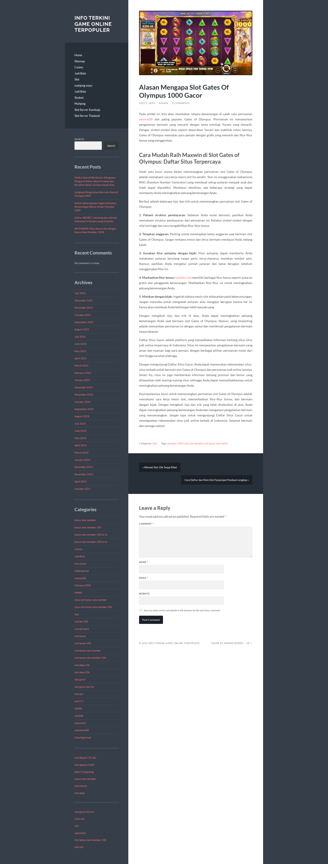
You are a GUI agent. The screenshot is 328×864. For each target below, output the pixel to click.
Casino (78, 67)
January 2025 (82, 380)
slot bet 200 (81, 621)
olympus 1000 (175, 443)
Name (143, 562)
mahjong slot (81, 570)
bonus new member (85, 520)
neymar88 (80, 578)
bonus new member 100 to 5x (90, 541)
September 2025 (83, 322)
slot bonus (80, 636)
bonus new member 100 (87, 527)
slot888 (78, 715)
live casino (80, 563)
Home (78, 55)
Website (144, 593)
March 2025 (81, 365)
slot (76, 825)
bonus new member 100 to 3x (90, 534)
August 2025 (81, 329)
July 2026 (80, 293)
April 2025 (80, 358)
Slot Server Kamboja (87, 110)
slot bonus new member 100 (90, 657)
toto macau (80, 785)
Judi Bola (80, 73)
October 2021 (82, 488)
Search (79, 139)
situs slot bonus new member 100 (93, 607)
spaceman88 (81, 730)
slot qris (79, 693)
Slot (76, 79)
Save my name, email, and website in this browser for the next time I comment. (182, 610)
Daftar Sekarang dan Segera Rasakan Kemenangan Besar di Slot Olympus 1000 (95, 207)
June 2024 (80, 430)
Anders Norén (233, 643)
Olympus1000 (82, 585)
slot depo (79, 792)
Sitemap (79, 61)
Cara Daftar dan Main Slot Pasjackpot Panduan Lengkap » (216, 479)
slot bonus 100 (82, 643)
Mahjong (80, 103)
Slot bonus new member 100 (90, 839)
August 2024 (81, 416)
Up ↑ (249, 643)
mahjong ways (83, 85)
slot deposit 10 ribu (85, 757)
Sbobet (79, 97)
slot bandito (196, 443)
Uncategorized (82, 737)
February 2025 (82, 372)
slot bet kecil (81, 628)
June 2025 (80, 343)
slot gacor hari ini (84, 686)
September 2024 (83, 409)
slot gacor (80, 679)
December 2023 (83, 466)
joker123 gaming (84, 771)
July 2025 (80, 336)
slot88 (78, 708)
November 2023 (83, 474)
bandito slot (183, 277)
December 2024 (83, 387)
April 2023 (80, 481)
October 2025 (82, 314)
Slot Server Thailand (87, 115)
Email (143, 578)
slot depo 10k (82, 665)
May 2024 (80, 438)
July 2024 (80, 423)
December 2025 (83, 300)
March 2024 (81, 452)
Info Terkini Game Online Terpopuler (93, 24)
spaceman (80, 722)
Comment (146, 523)
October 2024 (82, 401)
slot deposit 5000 (84, 764)
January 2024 (82, 459)
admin (163, 103)
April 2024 (80, 445)
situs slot (79, 818)
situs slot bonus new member (90, 599)
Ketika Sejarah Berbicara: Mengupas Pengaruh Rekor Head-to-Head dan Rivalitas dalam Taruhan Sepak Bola (95, 181)
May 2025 (80, 351)
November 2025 (83, 307)
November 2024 (83, 394)
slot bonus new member (87, 650)
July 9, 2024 (147, 103)
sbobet (78, 592)
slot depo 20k (82, 672)
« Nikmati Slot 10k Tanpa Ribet (159, 467)
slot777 (78, 701)
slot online (222, 443)
